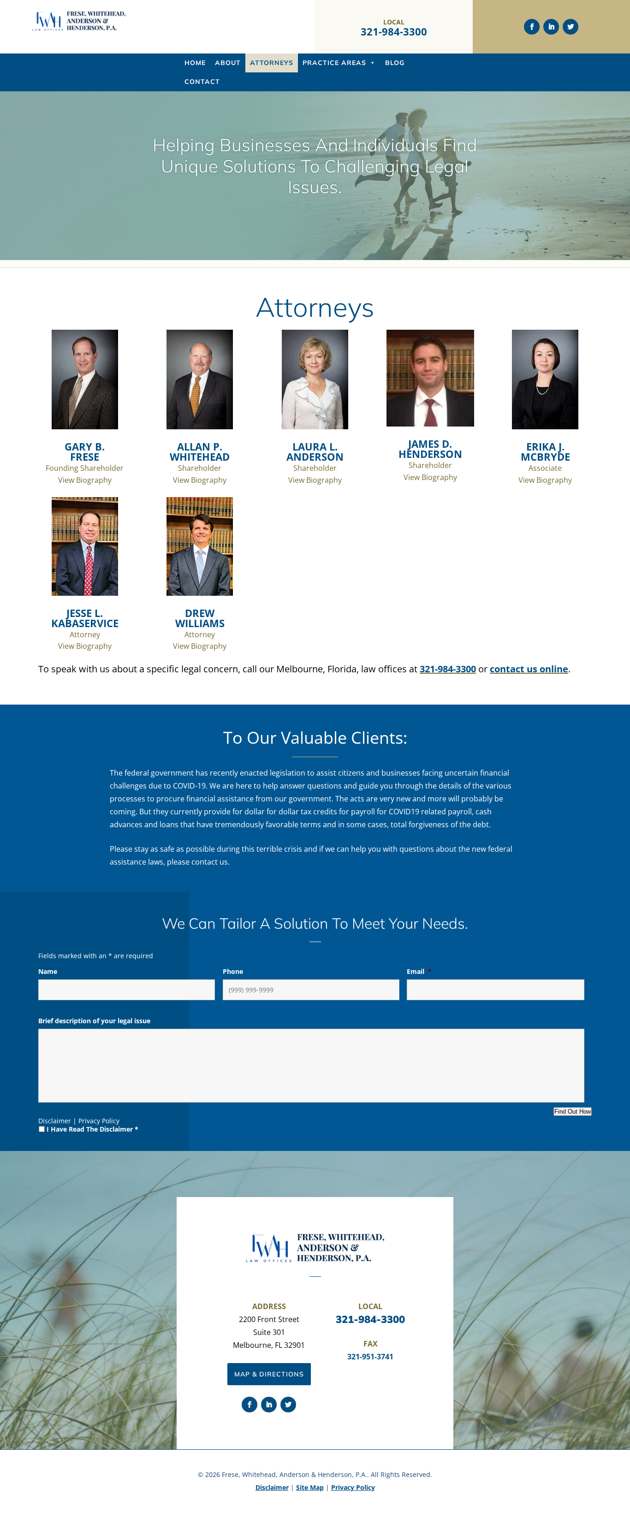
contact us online (529, 669)
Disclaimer (54, 1120)
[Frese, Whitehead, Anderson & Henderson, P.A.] (78, 28)
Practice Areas (334, 63)
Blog (394, 63)
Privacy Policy (98, 1120)
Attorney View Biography (85, 628)
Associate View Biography (545, 462)
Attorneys (271, 63)
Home (195, 63)
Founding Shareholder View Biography (85, 462)
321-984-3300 (394, 31)
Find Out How (572, 1111)
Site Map (310, 1487)
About (228, 63)
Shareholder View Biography (200, 462)
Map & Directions (269, 1374)
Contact (202, 81)
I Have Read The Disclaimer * (92, 1129)
